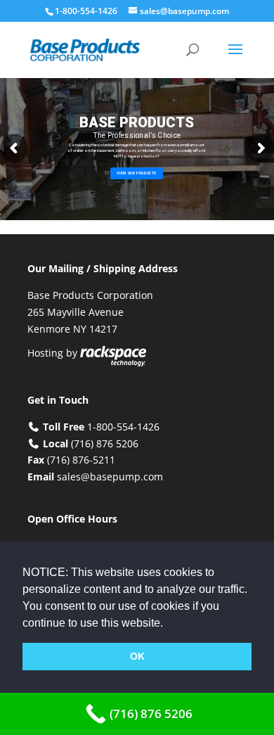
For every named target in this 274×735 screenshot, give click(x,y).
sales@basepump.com (110, 476)
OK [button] (137, 656)
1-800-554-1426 (87, 11)
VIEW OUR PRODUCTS (137, 173)
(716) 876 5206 (104, 443)
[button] (168, 624)
